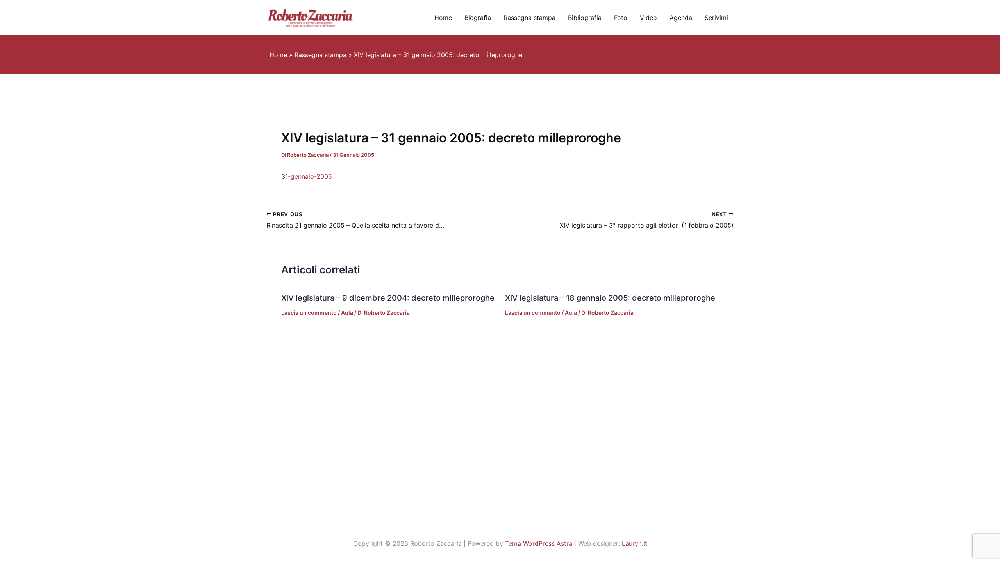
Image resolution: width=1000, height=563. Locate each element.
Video (648, 18)
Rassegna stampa (529, 18)
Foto (620, 18)
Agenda (681, 18)
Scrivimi (716, 18)
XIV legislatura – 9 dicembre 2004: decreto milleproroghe (388, 298)
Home (443, 18)
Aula (347, 312)
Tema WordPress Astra (538, 543)
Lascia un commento (309, 312)
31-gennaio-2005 (306, 176)
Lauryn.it (634, 543)
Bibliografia (585, 18)
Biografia (477, 18)
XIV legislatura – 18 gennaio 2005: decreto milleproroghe (610, 298)
